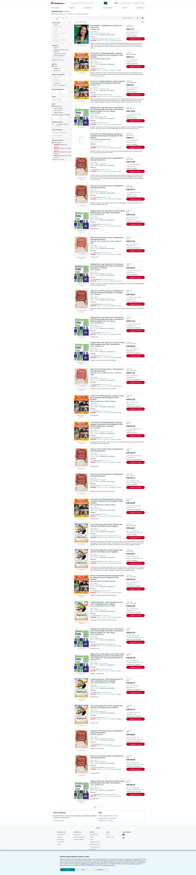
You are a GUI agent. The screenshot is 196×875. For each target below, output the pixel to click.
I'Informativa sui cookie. (135, 863)
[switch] (53, 124)
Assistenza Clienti (110, 836)
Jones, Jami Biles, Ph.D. (97, 214)
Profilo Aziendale (93, 834)
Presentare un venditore (79, 839)
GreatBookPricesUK (97, 794)
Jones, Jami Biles (95, 113)
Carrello (59, 844)
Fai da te (108, 834)
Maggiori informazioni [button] (57, 159)
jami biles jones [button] (61, 14)
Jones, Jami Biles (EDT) (97, 606)
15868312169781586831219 (107, 118)
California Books (96, 332)
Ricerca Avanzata (55, 7)
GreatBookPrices (96, 224)
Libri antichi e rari (88, 7)
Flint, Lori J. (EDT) (110, 606)
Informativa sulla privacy (95, 841)
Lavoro (91, 839)
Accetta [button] (68, 869)
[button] (54, 18)
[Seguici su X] (123, 838)
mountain (94, 146)
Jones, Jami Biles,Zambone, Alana (100, 59)
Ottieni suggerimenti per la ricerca (108, 816)
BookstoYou (95, 485)
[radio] (52, 68)
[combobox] (87, 3)
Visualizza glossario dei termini (107, 818)
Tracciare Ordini (60, 841)
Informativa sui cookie (95, 846)
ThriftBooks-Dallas (97, 197)
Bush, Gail (93, 241)
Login (122, 3)
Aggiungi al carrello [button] (135, 39)
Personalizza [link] (100, 869)
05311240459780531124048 (107, 34)
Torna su (98, 827)
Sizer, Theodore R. (95, 294)
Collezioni (71, 7)
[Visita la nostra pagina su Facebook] (123, 834)
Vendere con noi (141, 7)
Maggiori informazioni (57, 60)
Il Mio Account (60, 839)
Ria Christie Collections (98, 644)
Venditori (124, 7)
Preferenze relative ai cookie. (87, 863)
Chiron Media (95, 669)
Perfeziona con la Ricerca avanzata (78, 14)
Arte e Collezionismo (107, 7)
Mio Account (128, 3)
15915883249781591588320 (107, 165)
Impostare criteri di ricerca (106, 820)
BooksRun (94, 122)
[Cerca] (105, 3)
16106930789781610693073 (107, 531)
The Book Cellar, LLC (97, 94)
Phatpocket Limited (97, 535)
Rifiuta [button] (83, 869)
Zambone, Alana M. (110, 401)
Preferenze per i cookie (95, 844)
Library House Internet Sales (99, 39)
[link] (142, 18)
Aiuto (142, 3)
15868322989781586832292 (107, 64)
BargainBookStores (97, 279)
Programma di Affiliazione (79, 836)
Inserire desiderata (58, 820)
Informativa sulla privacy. (109, 865)
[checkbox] (52, 25)
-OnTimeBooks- (96, 169)
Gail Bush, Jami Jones (96, 734)
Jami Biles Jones (95, 29)
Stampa (91, 836)
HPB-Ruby (94, 68)
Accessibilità (92, 849)
